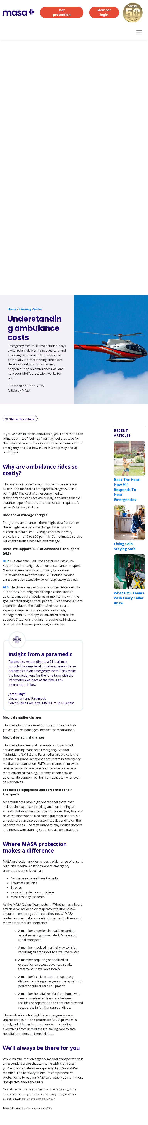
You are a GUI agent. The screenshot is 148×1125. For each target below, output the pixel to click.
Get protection (62, 12)
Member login (104, 12)
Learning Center (30, 309)
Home (12, 309)
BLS (5, 561)
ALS (5, 587)
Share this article (21, 419)
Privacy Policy (73, 1113)
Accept (113, 1101)
